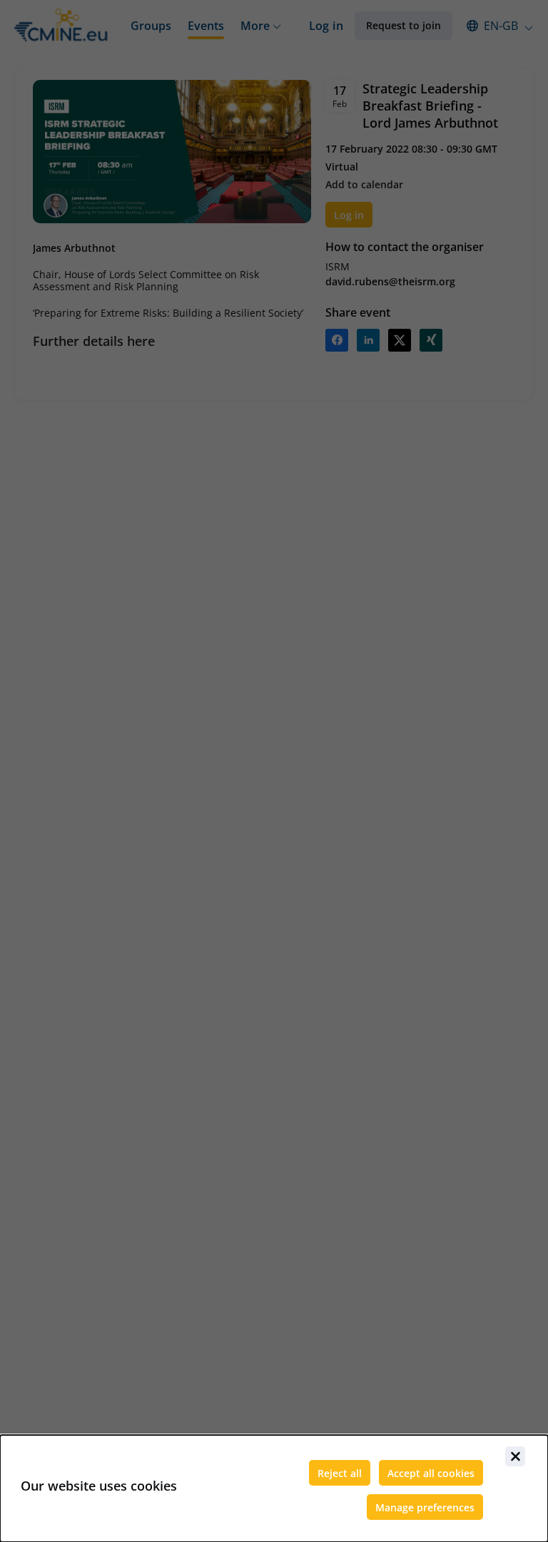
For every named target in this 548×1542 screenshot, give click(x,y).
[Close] (515, 1456)
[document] (274, 1488)
